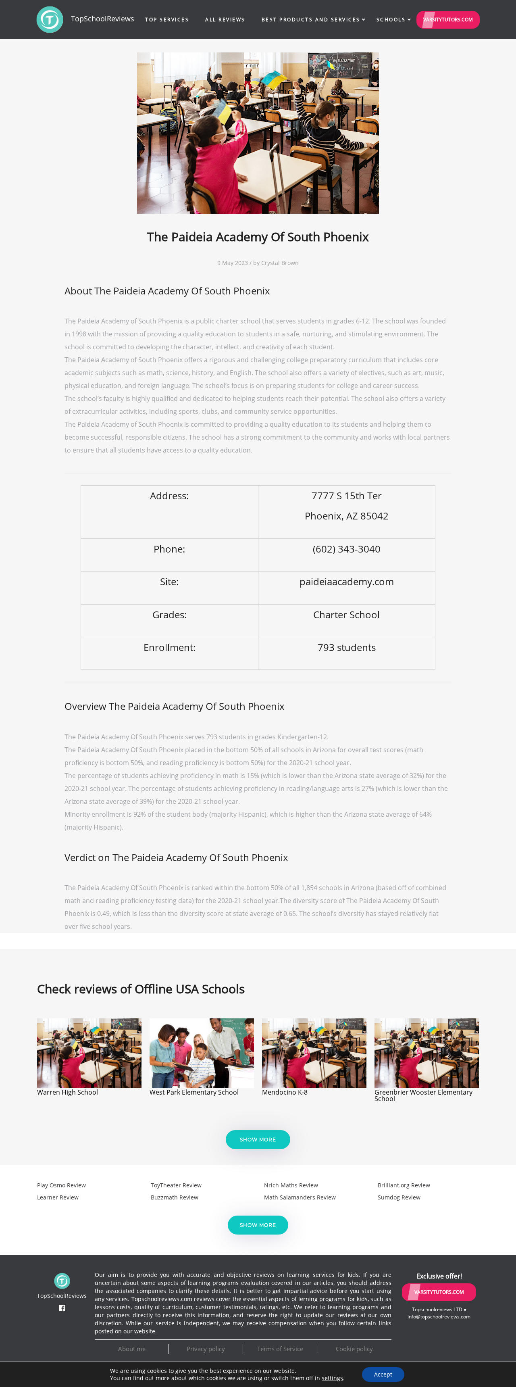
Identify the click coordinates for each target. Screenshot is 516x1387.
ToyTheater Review (176, 1185)
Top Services (167, 19)
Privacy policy (206, 1349)
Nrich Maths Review (291, 1185)
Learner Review (58, 1197)
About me (132, 1349)
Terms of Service (280, 1349)
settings (332, 1378)
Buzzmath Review (174, 1197)
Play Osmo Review (61, 1185)
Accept (383, 1374)
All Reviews (225, 19)
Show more (258, 1140)
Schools (391, 19)
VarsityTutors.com (448, 19)
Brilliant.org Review (404, 1185)
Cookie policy (354, 1349)
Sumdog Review (399, 1197)
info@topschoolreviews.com (439, 1316)
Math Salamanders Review (300, 1197)
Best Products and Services (311, 19)
